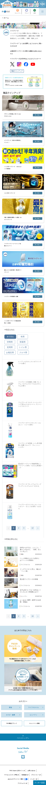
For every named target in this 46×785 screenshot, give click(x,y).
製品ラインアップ (17, 71)
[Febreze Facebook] (26, 64)
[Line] (23, 757)
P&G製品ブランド (11, 723)
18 (32, 616)
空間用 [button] (10, 342)
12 (32, 528)
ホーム (6, 18)
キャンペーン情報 (34, 723)
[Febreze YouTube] (33, 64)
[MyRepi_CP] (23, 648)
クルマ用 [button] (23, 352)
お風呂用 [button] (10, 352)
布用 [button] (22, 337)
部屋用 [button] (22, 342)
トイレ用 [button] (23, 347)
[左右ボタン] (38, 528)
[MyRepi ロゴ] (6, 11)
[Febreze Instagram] (19, 64)
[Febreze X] (12, 64)
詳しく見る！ (37, 115)
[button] (2, 4)
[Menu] (42, 11)
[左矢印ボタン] (8, 528)
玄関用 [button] (10, 347)
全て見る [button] (10, 337)
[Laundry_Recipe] (23, 678)
